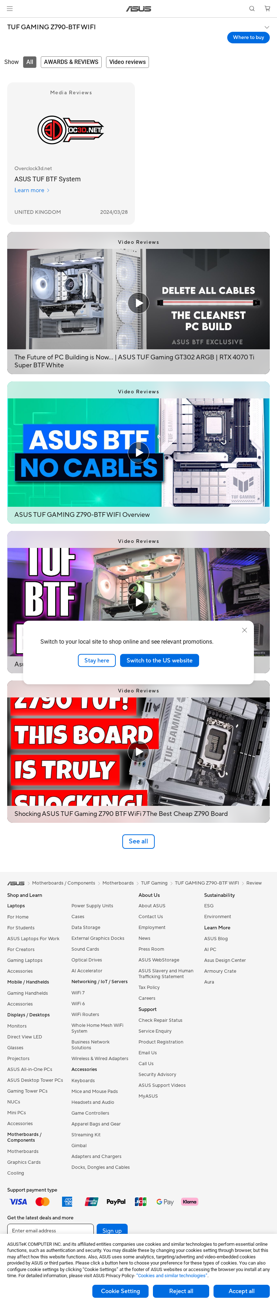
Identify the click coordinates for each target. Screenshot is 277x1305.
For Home (17, 917)
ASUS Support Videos (162, 1085)
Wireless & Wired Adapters (99, 1059)
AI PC (210, 949)
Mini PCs (16, 1113)
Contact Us (150, 917)
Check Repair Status (160, 1020)
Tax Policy (149, 987)
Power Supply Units (92, 906)
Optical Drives (86, 960)
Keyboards (83, 1081)
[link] (138, 9)
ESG (209, 906)
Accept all (242, 1291)
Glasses (15, 1048)
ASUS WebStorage (158, 960)
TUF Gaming (154, 883)
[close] (244, 630)
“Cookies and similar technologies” (171, 1275)
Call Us (146, 1064)
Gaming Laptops (25, 960)
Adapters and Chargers (96, 1156)
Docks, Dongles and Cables (100, 1167)
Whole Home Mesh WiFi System (97, 1028)
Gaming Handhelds (27, 993)
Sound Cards (85, 949)
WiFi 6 (78, 1004)
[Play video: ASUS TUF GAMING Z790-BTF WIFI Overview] (138, 452)
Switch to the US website (160, 660)
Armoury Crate (220, 971)
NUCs (13, 1102)
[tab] (29, 62)
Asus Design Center (225, 960)
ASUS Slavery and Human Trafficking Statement (165, 974)
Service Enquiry (155, 1031)
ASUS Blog (216, 939)
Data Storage (85, 927)
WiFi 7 (78, 993)
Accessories (20, 971)
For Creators (21, 949)
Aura (209, 982)
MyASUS (148, 1096)
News (144, 938)
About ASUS (152, 906)
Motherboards (23, 1151)
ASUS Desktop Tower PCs (35, 1080)
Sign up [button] (112, 1231)
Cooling (15, 1173)
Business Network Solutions (90, 1045)
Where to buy (248, 37)
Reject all (181, 1291)
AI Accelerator (86, 971)
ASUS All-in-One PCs (29, 1069)
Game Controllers (90, 1113)
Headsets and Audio (92, 1102)
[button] (9, 8)
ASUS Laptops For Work (33, 939)
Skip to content (8, 22)
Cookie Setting (120, 1291)
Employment (152, 927)
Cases (77, 917)
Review (254, 883)
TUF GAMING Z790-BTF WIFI (51, 27)
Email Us (147, 1053)
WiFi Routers (85, 1014)
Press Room (151, 949)
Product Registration (160, 1042)
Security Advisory (157, 1074)
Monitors (17, 1026)
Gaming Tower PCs (27, 1091)
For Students (21, 928)
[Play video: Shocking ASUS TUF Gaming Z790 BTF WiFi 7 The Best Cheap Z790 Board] (138, 751)
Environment (217, 917)
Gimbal (79, 1146)
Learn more (29, 190)
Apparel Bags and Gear (96, 1124)
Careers (146, 998)
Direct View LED (24, 1037)
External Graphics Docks (97, 938)
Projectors (18, 1059)
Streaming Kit (86, 1135)
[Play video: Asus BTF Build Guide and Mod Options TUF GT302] (138, 602)
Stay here (96, 660)
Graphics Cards (24, 1162)
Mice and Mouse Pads (94, 1091)
